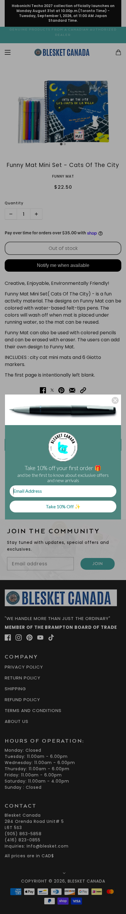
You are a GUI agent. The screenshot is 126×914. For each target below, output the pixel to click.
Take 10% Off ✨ (63, 506)
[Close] (115, 400)
